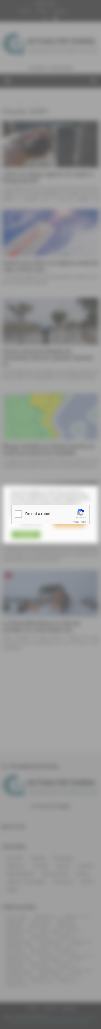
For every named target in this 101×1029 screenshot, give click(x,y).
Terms (83, 522)
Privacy (76, 522)
